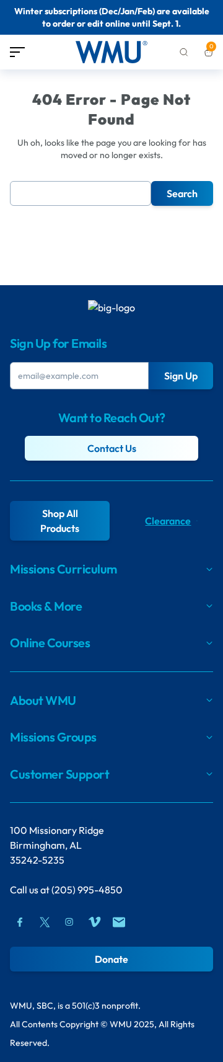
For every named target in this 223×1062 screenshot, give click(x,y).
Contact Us (111, 448)
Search (182, 193)
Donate (111, 959)
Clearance (168, 521)
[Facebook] (20, 922)
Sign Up (181, 375)
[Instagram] (69, 922)
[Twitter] (45, 922)
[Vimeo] (94, 922)
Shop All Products (59, 520)
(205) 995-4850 (87, 889)
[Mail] (119, 922)
